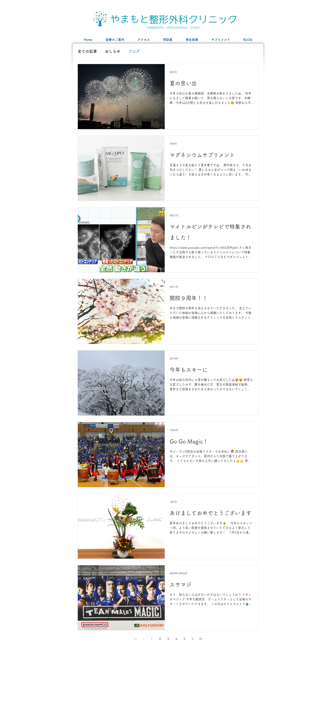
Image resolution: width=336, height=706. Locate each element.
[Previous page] (143, 638)
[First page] (135, 638)
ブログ (134, 51)
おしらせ (112, 51)
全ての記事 (87, 51)
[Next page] (192, 638)
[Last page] (200, 638)
